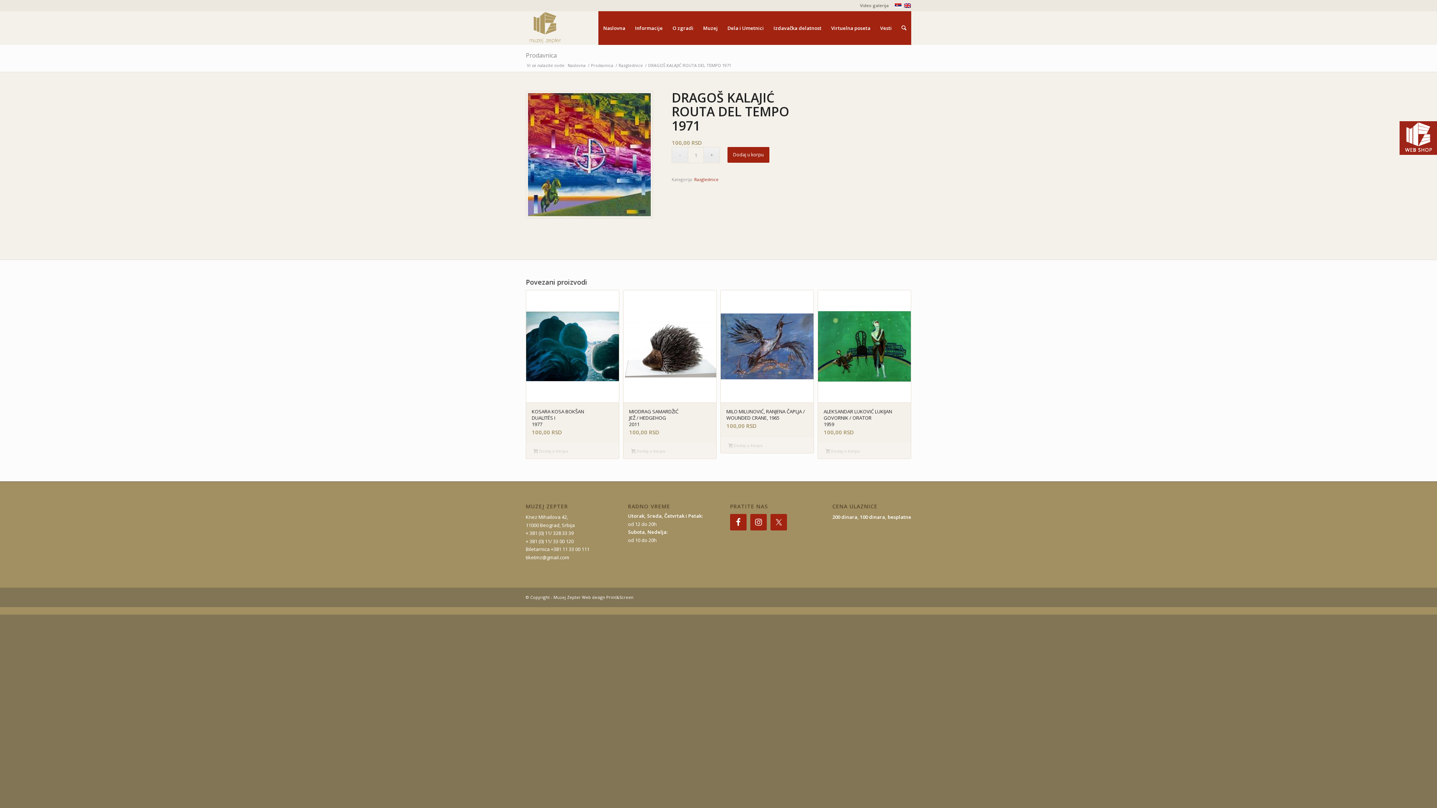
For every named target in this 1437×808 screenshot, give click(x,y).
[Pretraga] (904, 28)
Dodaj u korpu (748, 155)
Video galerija (874, 5)
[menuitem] (872, 5)
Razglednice (706, 179)
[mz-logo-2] (562, 28)
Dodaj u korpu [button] (553, 451)
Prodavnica (541, 55)
